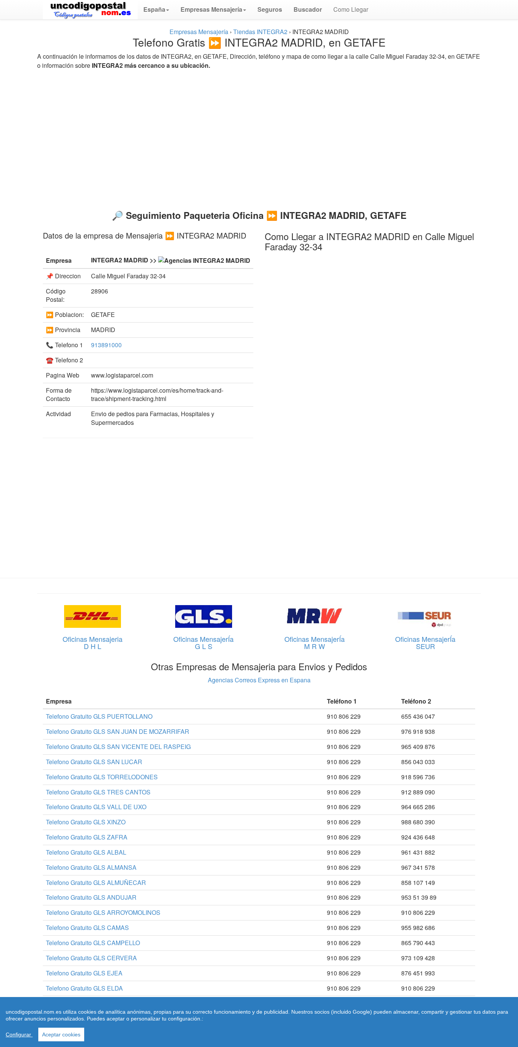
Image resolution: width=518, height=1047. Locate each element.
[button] (156, 9)
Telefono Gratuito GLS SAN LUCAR (94, 761)
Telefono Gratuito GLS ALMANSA (91, 867)
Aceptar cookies (61, 1034)
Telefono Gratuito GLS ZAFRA (86, 837)
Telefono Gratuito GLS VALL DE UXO (96, 806)
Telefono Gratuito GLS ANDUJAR (91, 897)
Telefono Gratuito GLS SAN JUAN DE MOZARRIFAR (117, 731)
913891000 (106, 344)
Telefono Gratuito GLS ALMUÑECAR (96, 882)
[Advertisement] (259, 136)
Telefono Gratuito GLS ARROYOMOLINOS (103, 912)
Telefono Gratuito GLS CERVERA (91, 957)
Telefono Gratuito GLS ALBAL (86, 852)
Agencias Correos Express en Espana (259, 680)
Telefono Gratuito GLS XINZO (86, 822)
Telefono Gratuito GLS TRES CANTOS (98, 792)
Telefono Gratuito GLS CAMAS (87, 927)
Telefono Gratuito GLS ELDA (84, 988)
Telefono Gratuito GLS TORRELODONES (102, 776)
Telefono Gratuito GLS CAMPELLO (93, 942)
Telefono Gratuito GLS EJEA (84, 973)
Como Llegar (350, 9)
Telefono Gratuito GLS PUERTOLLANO (99, 716)
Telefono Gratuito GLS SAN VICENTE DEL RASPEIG (118, 746)
